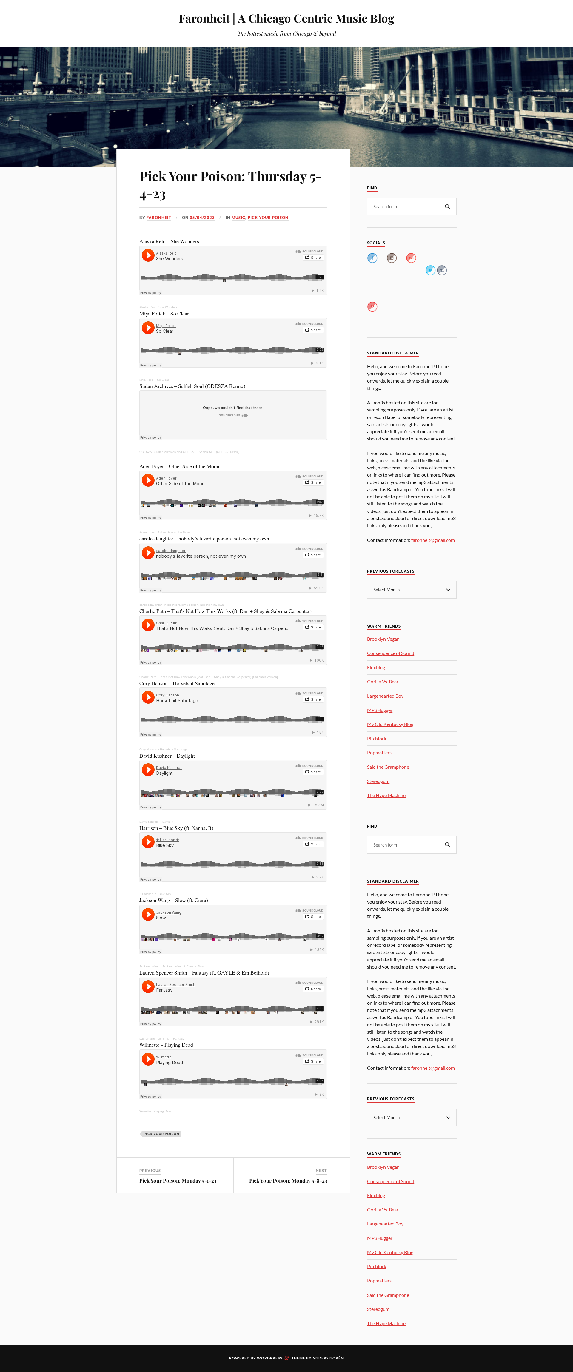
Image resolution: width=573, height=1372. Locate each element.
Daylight (167, 821)
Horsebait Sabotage (174, 749)
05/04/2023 (202, 217)
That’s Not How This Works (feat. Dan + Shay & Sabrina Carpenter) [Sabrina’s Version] (218, 677)
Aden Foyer (147, 532)
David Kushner (149, 821)
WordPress (269, 1358)
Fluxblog (376, 667)
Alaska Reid (147, 307)
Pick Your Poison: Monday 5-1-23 (177, 1180)
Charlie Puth (147, 677)
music (238, 217)
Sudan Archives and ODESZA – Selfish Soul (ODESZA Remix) (196, 452)
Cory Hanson (148, 749)
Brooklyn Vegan (383, 639)
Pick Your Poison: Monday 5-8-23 (288, 1180)
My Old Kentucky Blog (390, 724)
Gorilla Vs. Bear (382, 681)
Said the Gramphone (388, 767)
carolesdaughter (150, 604)
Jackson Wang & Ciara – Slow (183, 966)
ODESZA (145, 452)
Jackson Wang (149, 966)
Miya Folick (146, 379)
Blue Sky (165, 893)
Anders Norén (328, 1358)
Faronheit (159, 217)
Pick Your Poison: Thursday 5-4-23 (230, 184)
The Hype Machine (386, 795)
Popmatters (379, 752)
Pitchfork (376, 738)
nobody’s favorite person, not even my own (194, 604)
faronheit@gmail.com (433, 540)
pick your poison (268, 217)
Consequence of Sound (390, 653)
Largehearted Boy (385, 696)
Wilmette (145, 1111)
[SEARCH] (448, 206)
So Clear (163, 379)
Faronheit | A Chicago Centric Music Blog (286, 18)
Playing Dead (163, 1111)
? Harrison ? (147, 893)
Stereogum (378, 781)
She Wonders (167, 307)
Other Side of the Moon (174, 532)
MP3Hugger (379, 710)
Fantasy (178, 1038)
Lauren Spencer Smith (154, 1038)
